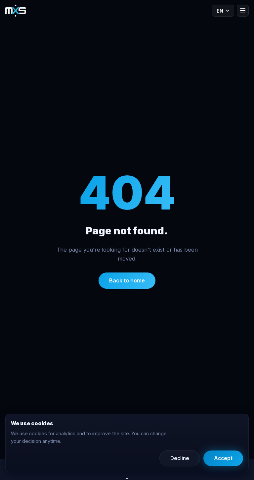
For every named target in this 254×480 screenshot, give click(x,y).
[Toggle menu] (243, 11)
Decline (179, 458)
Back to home (127, 280)
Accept (223, 458)
